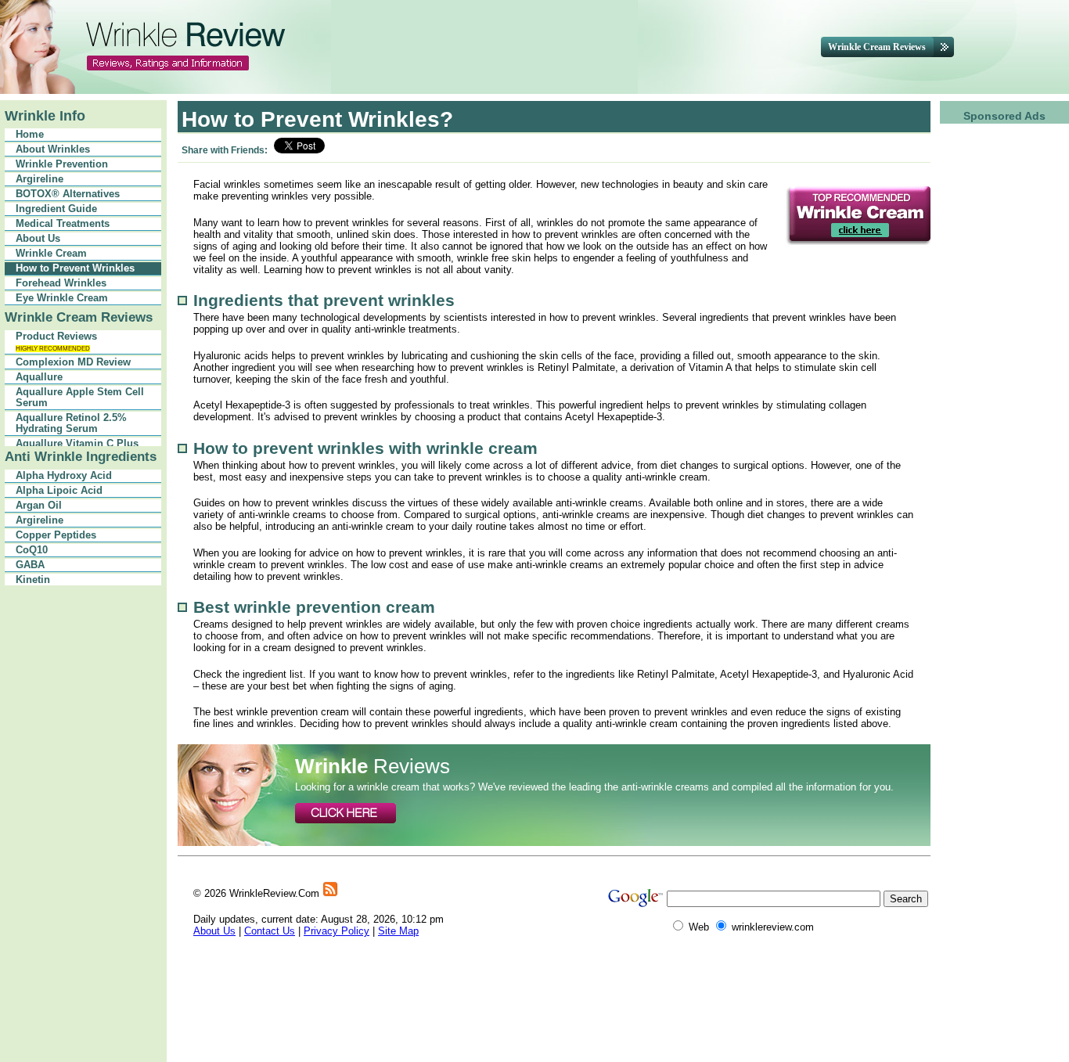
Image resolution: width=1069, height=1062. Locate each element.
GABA (30, 565)
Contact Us (269, 931)
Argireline (39, 179)
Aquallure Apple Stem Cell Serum (80, 398)
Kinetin (33, 579)
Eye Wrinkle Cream (62, 298)
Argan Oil (39, 505)
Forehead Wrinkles (61, 283)
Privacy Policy (336, 931)
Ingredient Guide (56, 208)
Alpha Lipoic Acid (59, 490)
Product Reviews (56, 341)
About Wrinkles (53, 149)
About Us (38, 238)
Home (30, 134)
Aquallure (39, 377)
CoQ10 (32, 550)
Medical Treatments (63, 223)
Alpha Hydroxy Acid (64, 475)
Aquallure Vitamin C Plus (77, 443)
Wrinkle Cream (51, 253)
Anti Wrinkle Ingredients (81, 456)
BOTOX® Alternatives (68, 194)
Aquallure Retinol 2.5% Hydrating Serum (71, 423)
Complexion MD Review (73, 362)
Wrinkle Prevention (62, 164)
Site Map (398, 931)
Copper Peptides (56, 535)
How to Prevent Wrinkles (75, 268)
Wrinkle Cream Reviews (79, 317)
